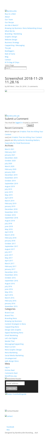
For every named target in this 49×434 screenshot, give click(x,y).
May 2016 (8, 292)
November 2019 (11, 178)
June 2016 (9, 289)
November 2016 (11, 275)
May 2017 (8, 258)
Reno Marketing (11, 352)
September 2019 (11, 183)
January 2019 (10, 206)
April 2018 (9, 232)
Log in (7, 367)
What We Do (10, 31)
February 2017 (10, 266)
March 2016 (9, 298)
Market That (10, 341)
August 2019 (10, 186)
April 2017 (9, 260)
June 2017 (9, 255)
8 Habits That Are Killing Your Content (27, 137)
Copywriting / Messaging (14, 45)
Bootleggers (9, 51)
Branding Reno (11, 318)
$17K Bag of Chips (12, 62)
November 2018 (11, 212)
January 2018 (10, 241)
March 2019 (9, 201)
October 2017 (10, 243)
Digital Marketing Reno (14, 332)
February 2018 (10, 238)
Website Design (11, 39)
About (7, 17)
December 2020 (11, 158)
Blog (6, 57)
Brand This (9, 315)
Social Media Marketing (14, 355)
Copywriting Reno (12, 327)
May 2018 (8, 229)
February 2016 (10, 301)
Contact (8, 59)
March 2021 (9, 149)
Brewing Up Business (13, 321)
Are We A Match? (11, 25)
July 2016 (8, 286)
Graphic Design (11, 37)
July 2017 (8, 252)
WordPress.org (11, 376)
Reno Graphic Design (13, 350)
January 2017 (10, 269)
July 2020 (8, 163)
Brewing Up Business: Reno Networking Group (23, 28)
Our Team (9, 19)
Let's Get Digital (11, 338)
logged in (19, 122)
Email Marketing (11, 335)
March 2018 (9, 235)
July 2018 (8, 223)
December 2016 (11, 272)
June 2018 (9, 226)
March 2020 (9, 166)
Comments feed (11, 373)
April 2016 (9, 295)
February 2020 (10, 169)
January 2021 (10, 155)
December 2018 (11, 209)
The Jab (8, 48)
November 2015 (11, 306)
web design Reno (12, 361)
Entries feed (10, 370)
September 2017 (11, 246)
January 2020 (10, 172)
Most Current (10, 347)
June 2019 (9, 192)
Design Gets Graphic (13, 330)
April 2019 (9, 198)
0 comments (33, 86)
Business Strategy (12, 42)
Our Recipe (9, 22)
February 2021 (10, 152)
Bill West (10, 86)
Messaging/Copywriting (14, 344)
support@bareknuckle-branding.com (22, 423)
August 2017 (10, 249)
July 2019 (8, 189)
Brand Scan (9, 312)
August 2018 (10, 220)
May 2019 (8, 195)
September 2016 (11, 280)
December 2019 (11, 175)
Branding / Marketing (13, 34)
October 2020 (10, 160)
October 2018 (10, 215)
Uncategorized (10, 358)
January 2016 (10, 303)
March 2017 (9, 263)
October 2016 (10, 278)
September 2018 (11, 218)
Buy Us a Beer (10, 14)
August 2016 (10, 283)
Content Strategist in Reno (15, 324)
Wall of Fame (10, 54)
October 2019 (10, 180)
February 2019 (10, 203)
